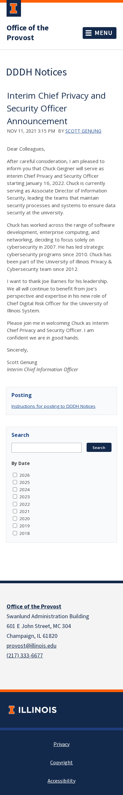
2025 (24, 482)
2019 (24, 526)
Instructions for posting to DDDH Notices (53, 406)
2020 (24, 519)
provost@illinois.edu (31, 646)
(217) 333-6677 (25, 656)
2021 (24, 511)
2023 (24, 497)
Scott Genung (83, 131)
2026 (24, 475)
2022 (24, 504)
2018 (24, 533)
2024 (24, 489)
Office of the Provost (28, 33)
